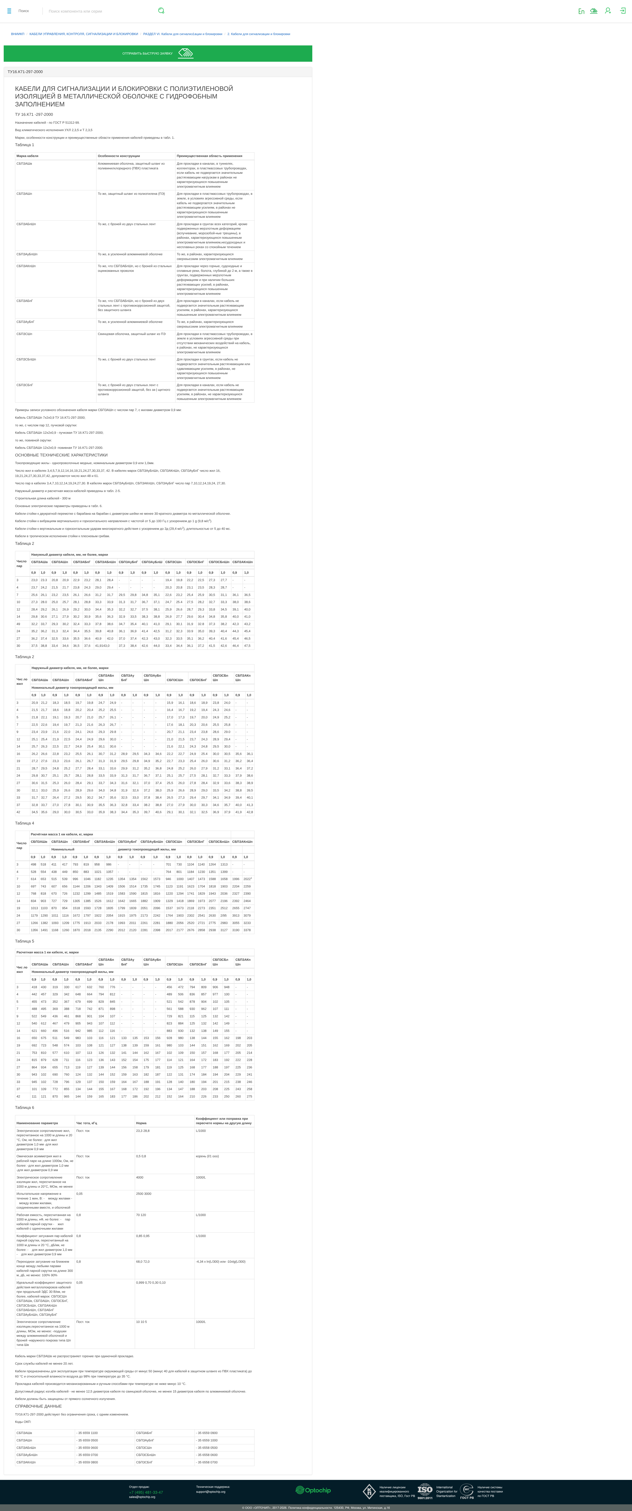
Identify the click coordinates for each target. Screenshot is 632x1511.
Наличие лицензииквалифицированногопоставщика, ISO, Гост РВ (397, 1491)
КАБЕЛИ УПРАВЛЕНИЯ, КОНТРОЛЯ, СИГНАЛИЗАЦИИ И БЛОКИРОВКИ (84, 34)
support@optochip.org (210, 1492)
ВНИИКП (17, 34)
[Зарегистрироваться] (608, 12)
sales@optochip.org (142, 1497)
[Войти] (623, 12)
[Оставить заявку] (593, 11)
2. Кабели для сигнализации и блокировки (258, 34)
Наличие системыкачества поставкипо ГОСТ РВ (490, 1491)
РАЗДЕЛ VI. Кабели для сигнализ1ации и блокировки (182, 34)
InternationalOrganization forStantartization (446, 1491)
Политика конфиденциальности (310, 1508)
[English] (583, 11)
